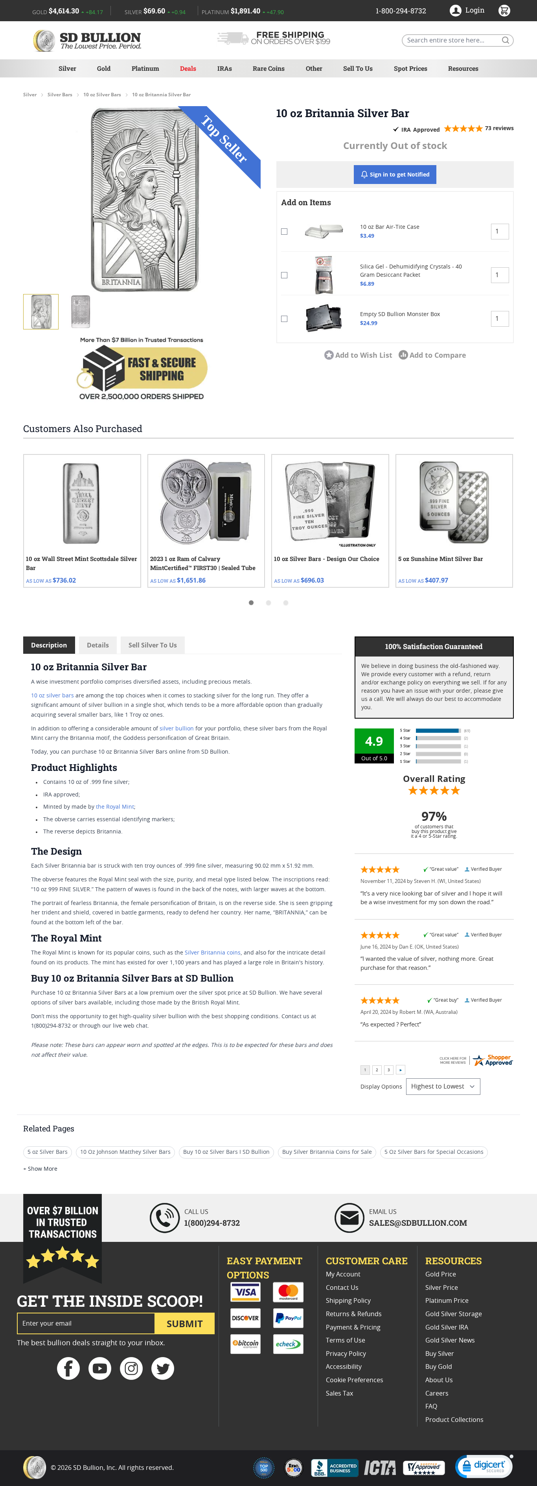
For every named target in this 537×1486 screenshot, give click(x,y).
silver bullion (177, 729)
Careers (437, 1393)
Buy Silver (439, 1354)
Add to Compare (438, 355)
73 (499, 128)
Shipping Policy (348, 1301)
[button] (141, 199)
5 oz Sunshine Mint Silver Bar (440, 559)
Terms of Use (345, 1340)
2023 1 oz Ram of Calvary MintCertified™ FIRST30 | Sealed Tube (203, 563)
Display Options (381, 1087)
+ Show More (40, 1169)
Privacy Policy (346, 1354)
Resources (463, 68)
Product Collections (454, 1420)
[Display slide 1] (251, 602)
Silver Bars (60, 95)
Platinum (145, 68)
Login (475, 10)
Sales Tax (339, 1393)
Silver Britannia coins (213, 953)
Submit (185, 1323)
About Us (439, 1380)
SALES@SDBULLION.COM (418, 1222)
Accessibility (344, 1367)
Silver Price (441, 1288)
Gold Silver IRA (446, 1327)
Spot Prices (410, 68)
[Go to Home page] (88, 40)
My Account (343, 1274)
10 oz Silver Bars (102, 95)
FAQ (431, 1406)
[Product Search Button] (505, 40)
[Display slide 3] (285, 602)
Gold (103, 68)
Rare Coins (269, 68)
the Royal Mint (115, 807)
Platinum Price (447, 1301)
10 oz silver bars (52, 696)
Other (314, 68)
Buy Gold (438, 1367)
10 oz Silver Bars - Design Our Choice (326, 559)
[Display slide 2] (268, 602)
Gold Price (440, 1274)
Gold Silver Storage (453, 1314)
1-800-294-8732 (401, 10)
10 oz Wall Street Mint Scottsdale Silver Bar (81, 563)
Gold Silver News (450, 1340)
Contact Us (342, 1288)
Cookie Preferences (354, 1380)
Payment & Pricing (353, 1327)
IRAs (224, 68)
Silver (67, 68)
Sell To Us (358, 68)
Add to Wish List (363, 355)
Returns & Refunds (354, 1314)
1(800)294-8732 (212, 1222)
